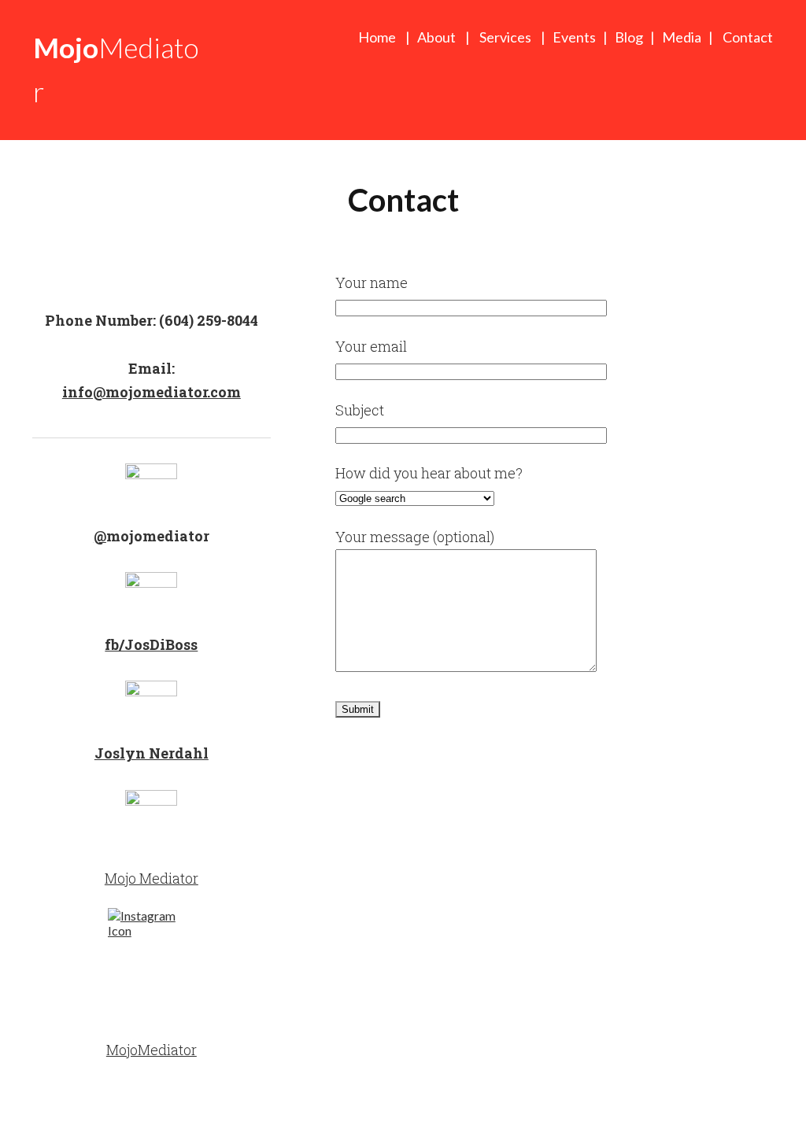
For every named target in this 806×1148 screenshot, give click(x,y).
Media (681, 37)
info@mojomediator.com (151, 391)
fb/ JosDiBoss (151, 644)
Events (574, 37)
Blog (629, 37)
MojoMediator (151, 1049)
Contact (748, 37)
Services (505, 37)
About (438, 37)
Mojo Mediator (151, 878)
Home (377, 37)
